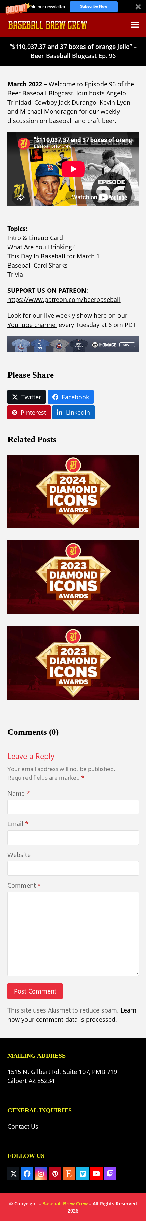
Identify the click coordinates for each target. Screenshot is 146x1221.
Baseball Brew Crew (65, 1203)
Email (18, 824)
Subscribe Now (93, 6)
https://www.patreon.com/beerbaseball (64, 299)
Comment (24, 885)
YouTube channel (32, 325)
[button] (73, 6)
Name (18, 793)
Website (19, 855)
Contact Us (22, 1126)
